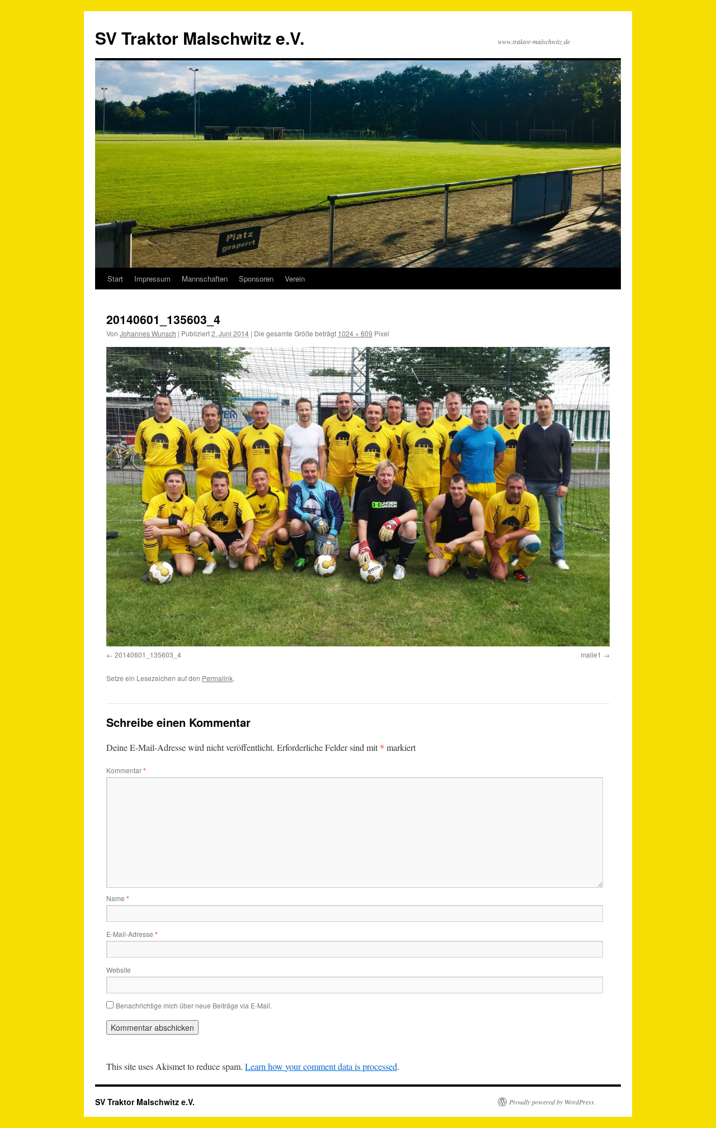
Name (117, 898)
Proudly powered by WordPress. (552, 1101)
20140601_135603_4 (148, 654)
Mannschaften (205, 278)
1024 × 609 (355, 333)
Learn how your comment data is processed (321, 1066)
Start (115, 278)
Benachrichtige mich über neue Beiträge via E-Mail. (194, 1005)
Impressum (152, 278)
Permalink (217, 678)
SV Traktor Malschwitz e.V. (199, 38)
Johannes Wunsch (148, 333)
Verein (295, 278)
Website (118, 969)
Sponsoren (256, 278)
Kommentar (126, 770)
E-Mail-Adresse (132, 934)
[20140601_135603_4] (358, 496)
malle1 (591, 654)
